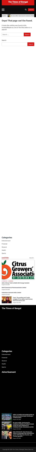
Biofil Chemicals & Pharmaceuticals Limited (14, 287)
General (4, 247)
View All (31, 257)
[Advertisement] (18, 66)
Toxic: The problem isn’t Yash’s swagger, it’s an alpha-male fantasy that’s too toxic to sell (23, 299)
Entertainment (6, 241)
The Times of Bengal (18, 449)
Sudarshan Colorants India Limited (11, 292)
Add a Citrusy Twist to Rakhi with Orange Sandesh (15, 283)
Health (4, 250)
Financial (4, 244)
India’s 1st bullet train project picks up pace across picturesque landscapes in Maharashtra (23, 416)
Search (4, 40)
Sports (4, 253)
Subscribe (31, 9)
